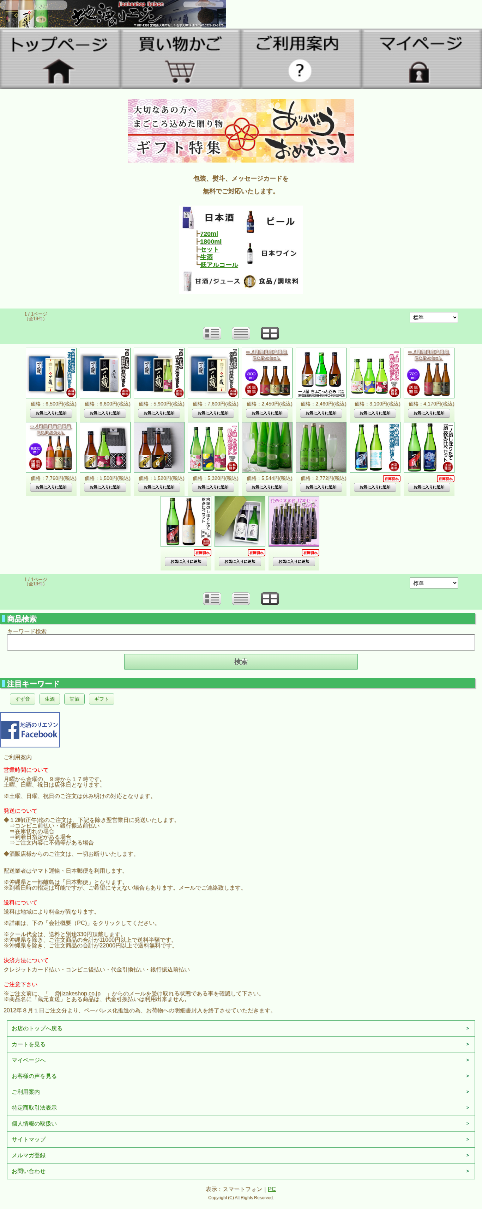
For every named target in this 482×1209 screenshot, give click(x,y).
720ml (209, 233)
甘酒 (74, 699)
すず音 (22, 699)
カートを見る (29, 1044)
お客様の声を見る (34, 1076)
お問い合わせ (29, 1171)
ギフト (101, 699)
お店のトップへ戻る (37, 1028)
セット (209, 249)
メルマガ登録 (29, 1155)
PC (272, 1189)
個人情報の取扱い (34, 1123)
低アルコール (219, 264)
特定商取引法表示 (34, 1108)
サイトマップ (29, 1139)
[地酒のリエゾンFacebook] (30, 729)
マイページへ (29, 1060)
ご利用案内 (26, 1092)
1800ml (211, 241)
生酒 (206, 257)
